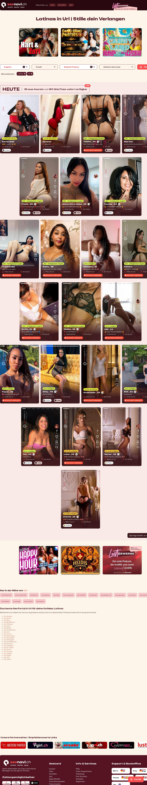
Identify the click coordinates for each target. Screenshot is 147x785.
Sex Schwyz (8, 644)
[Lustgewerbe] (124, 5)
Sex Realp (16, 601)
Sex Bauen (34, 595)
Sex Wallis (7, 655)
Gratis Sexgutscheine (84, 771)
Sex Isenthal (28, 601)
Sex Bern (7, 620)
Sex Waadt (7, 653)
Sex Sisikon (40, 601)
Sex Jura (7, 632)
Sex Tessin (7, 649)
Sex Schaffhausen (10, 642)
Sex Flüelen (5, 601)
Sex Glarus (7, 628)
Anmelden (79, 779)
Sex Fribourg (8, 624)
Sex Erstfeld (81, 595)
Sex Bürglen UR (106, 595)
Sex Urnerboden (20, 595)
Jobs (50, 776)
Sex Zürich (7, 659)
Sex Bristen (93, 595)
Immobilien (53, 774)
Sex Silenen (45, 595)
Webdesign (80, 774)
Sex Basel (7, 618)
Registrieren (80, 781)
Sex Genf (7, 626)
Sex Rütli (56, 595)
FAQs (78, 769)
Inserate (52, 769)
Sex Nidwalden (9, 638)
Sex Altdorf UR (6, 595)
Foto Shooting (81, 776)
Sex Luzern (8, 634)
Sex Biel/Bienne (9, 622)
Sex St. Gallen (9, 647)
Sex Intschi (132, 595)
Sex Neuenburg (9, 636)
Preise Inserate (54, 784)
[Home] (16, 5)
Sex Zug (6, 657)
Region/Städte (54, 779)
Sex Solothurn (9, 645)
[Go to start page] (21, 763)
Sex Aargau (8, 616)
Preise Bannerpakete (57, 781)
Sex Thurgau (8, 651)
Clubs (51, 771)
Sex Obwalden (9, 640)
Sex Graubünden (10, 630)
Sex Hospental (68, 595)
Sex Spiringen (120, 595)
